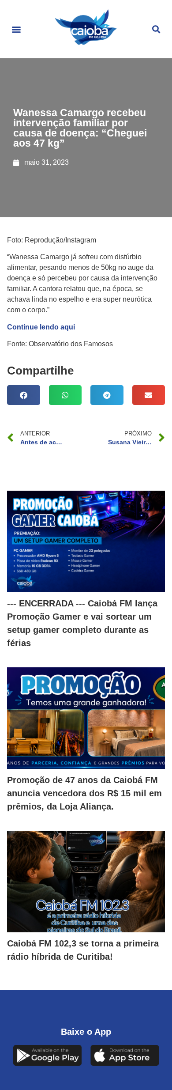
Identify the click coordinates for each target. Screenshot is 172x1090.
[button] (16, 29)
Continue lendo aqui (41, 327)
